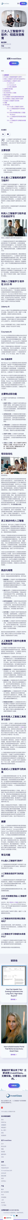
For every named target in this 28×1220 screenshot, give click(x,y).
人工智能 (21, 727)
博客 (2, 1149)
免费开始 (23, 3)
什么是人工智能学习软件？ (16, 106)
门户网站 (3, 1205)
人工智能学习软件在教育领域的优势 (14, 97)
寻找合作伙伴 (5, 1168)
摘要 (6, 103)
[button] (18, 3)
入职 (2, 1200)
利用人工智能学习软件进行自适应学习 (14, 79)
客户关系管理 (5, 1192)
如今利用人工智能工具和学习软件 (14, 99)
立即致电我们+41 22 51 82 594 (10, 1210)
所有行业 (3, 1122)
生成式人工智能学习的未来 (11, 101)
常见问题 (7, 105)
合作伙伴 (3, 1173)
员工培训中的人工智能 (10, 93)
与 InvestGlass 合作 (6, 1170)
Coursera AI (12, 85)
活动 (2, 1157)
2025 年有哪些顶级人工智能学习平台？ (17, 113)
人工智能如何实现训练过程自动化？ (18, 117)
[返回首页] (5, 3)
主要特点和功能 (8, 89)
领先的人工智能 (13, 902)
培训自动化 (7, 91)
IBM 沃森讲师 (13, 87)
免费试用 (14, 63)
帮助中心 (3, 1165)
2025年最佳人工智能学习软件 (12, 81)
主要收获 (6, 75)
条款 (2, 1178)
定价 (2, 1120)
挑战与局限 (7, 95)
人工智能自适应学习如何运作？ (17, 109)
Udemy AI (11, 83)
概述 (2, 1189)
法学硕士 (3, 1181)
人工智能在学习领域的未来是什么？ (18, 121)
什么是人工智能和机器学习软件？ (13, 77)
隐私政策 (3, 1176)
